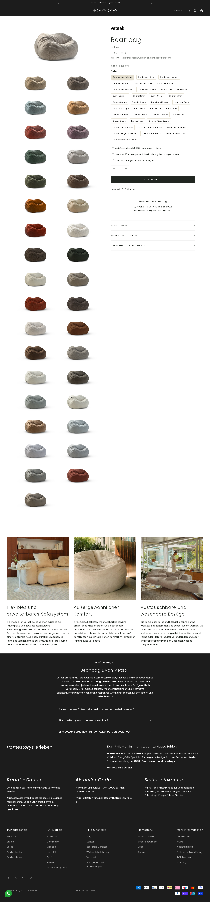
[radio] (122, 77)
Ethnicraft (52, 836)
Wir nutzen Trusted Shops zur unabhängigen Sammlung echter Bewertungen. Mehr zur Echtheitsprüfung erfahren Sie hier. (169, 791)
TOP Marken (184, 857)
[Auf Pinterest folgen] (23, 877)
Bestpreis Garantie (97, 846)
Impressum (183, 836)
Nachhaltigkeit (185, 846)
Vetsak (115, 47)
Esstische (12, 836)
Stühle (10, 841)
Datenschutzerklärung (189, 852)
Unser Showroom (147, 841)
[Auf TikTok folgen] (30, 877)
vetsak (50, 862)
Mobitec (51, 846)
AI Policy (181, 862)
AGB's (180, 841)
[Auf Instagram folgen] (15, 877)
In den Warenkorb (153, 179)
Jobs (140, 846)
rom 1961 (51, 852)
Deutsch (176, 11)
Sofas (10, 846)
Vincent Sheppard (57, 867)
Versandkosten (130, 57)
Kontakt (90, 841)
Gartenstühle (14, 857)
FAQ (88, 836)
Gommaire (53, 841)
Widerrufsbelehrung (97, 852)
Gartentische (14, 852)
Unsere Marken (146, 836)
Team (141, 852)
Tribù (49, 857)
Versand (91, 857)
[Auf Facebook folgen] (8, 877)
